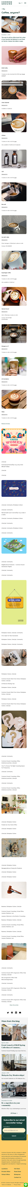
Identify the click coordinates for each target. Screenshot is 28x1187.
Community (10, 505)
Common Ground (5, 679)
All (3, 1083)
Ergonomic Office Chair (20, 973)
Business (3, 906)
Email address (6, 1127)
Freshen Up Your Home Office (9, 825)
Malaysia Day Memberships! (12, 1075)
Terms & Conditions (6, 1185)
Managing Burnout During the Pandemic (11, 868)
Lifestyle (3, 462)
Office (18, 761)
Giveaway (3, 975)
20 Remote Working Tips (8, 684)
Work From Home (15, 679)
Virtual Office (20, 911)
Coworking (13, 761)
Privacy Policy (17, 1185)
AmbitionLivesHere (6, 763)
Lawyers (3, 913)
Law (12, 913)
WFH (12, 973)
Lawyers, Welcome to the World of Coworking (13, 916)
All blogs (13, 1113)
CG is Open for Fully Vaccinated (9, 636)
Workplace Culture (18, 505)
